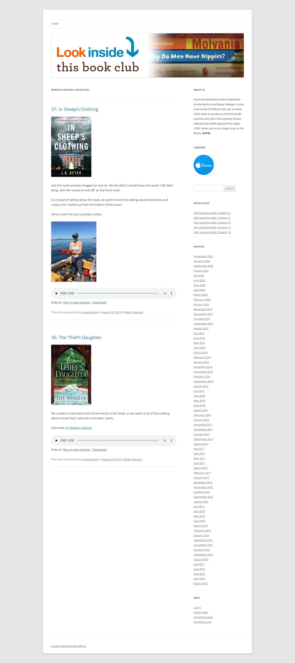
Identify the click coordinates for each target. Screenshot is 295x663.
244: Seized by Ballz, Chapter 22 (212, 213)
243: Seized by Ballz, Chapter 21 (212, 218)
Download (99, 302)
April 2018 (199, 405)
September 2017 (203, 439)
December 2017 (203, 424)
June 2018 (199, 396)
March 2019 (201, 352)
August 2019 (201, 328)
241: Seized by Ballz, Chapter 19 (212, 227)
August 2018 (201, 386)
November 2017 (203, 429)
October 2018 (202, 376)
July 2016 (199, 506)
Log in (197, 607)
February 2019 (202, 357)
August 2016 (201, 501)
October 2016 (202, 492)
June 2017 (199, 453)
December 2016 (203, 482)
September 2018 (203, 381)
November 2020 (203, 256)
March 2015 (201, 583)
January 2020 (201, 304)
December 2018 (203, 367)
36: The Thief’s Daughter (76, 337)
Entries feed (201, 612)
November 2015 (203, 545)
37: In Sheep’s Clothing (74, 109)
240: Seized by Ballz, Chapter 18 (212, 232)
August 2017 (201, 444)
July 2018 (199, 391)
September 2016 (203, 497)
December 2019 (203, 309)
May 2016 (199, 516)
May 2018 (199, 400)
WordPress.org (202, 622)
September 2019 (203, 323)
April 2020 (199, 290)
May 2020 (199, 285)
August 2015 (201, 559)
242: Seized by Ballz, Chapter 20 (212, 222)
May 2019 (199, 343)
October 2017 (202, 434)
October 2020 (202, 261)
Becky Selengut (134, 312)
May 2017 (199, 458)
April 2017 (199, 463)
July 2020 (199, 275)
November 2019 (203, 314)
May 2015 (199, 574)
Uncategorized (89, 312)
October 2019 (202, 319)
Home (54, 23)
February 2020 (202, 299)
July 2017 (199, 448)
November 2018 (203, 372)
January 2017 (201, 477)
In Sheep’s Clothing (79, 428)
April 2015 (199, 578)
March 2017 (201, 468)
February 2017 (202, 473)
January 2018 (201, 420)
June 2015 (199, 569)
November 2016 (203, 487)
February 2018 (202, 415)
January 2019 (201, 362)
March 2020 (201, 295)
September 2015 (203, 554)
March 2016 (201, 525)
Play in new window (76, 302)
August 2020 (201, 270)
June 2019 (199, 338)
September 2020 (203, 266)
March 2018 (201, 410)
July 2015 (199, 564)
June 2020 (199, 280)
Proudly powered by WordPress (68, 646)
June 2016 (199, 511)
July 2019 (199, 333)
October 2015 (202, 550)
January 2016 (201, 535)
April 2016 (199, 521)
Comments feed (203, 617)
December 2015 (203, 540)
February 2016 (202, 530)
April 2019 (199, 347)
